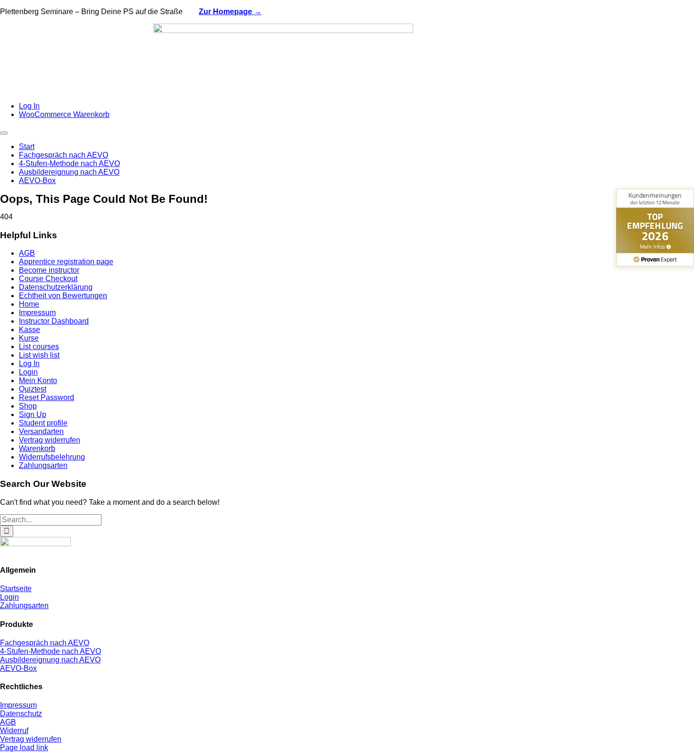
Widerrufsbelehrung (52, 457)
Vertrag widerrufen (49, 440)
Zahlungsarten (43, 465)
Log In (29, 363)
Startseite (16, 589)
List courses (39, 347)
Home (29, 304)
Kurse (29, 338)
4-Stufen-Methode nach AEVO (50, 651)
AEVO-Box (18, 668)
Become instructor (49, 270)
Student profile (43, 423)
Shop (28, 406)
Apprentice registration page (66, 262)
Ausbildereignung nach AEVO (50, 660)
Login (28, 372)
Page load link (24, 748)
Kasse (29, 330)
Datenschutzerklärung (56, 287)
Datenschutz (21, 714)
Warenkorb (37, 448)
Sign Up (32, 414)
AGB (27, 253)
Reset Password (46, 397)
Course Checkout (48, 279)
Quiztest (32, 389)
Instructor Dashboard (54, 321)
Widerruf (14, 731)
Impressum (37, 313)
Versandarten (41, 431)
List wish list (39, 355)
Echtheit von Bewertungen (63, 296)
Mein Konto (38, 380)
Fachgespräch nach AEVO (44, 643)
